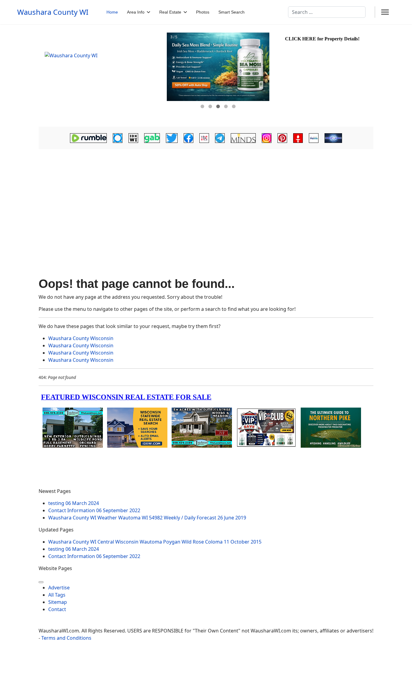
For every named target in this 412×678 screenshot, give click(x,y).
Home (112, 12)
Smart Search (231, 12)
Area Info (135, 12)
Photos (202, 12)
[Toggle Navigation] (41, 582)
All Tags (56, 594)
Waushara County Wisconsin (80, 338)
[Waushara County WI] (102, 75)
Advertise (59, 587)
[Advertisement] (206, 201)
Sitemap (57, 602)
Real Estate (170, 12)
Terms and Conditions (66, 638)
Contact (57, 609)
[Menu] (385, 12)
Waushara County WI (52, 12)
